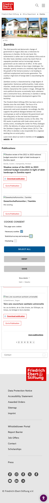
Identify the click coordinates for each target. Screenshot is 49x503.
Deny (24, 259)
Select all (24, 249)
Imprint (20, 282)
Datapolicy (27, 282)
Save (24, 269)
